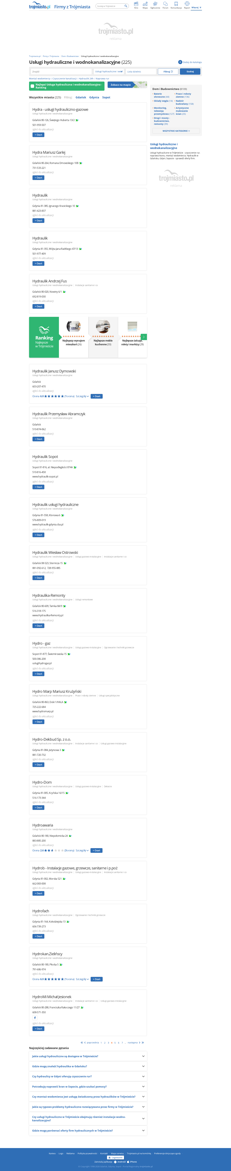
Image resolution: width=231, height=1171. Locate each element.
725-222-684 (39, 707)
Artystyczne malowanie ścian (182, 110)
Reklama (70, 1153)
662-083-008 (39, 883)
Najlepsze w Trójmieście (44, 341)
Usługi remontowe (84, 599)
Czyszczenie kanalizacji (64, 78)
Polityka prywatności (87, 1153)
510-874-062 (39, 429)
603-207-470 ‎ (39, 386)
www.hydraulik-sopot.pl (45, 476)
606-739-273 (39, 926)
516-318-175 (39, 611)
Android (122, 1161)
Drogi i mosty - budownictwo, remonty (162, 120)
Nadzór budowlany (185, 102)
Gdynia (94, 97)
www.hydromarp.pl (42, 711)
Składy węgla (163, 100)
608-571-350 (39, 1012)
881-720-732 (39, 755)
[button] (144, 337)
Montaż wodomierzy (39, 78)
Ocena (53, 396)
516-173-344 (39, 797)
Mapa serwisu (117, 1153)
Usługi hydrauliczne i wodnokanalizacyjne (52, 113)
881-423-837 (39, 210)
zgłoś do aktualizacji (43, 129)
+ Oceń (38, 134)
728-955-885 (53, 568)
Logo (61, 1153)
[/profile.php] (34, 1017)
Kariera (52, 1153)
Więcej (195, 7)
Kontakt (104, 1153)
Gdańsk (81, 97)
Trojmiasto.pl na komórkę (139, 1153)
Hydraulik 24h (86, 78)
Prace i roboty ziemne (85, 695)
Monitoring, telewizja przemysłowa (164, 110)
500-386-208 (39, 659)
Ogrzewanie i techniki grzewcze (119, 647)
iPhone (133, 1161)
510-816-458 (39, 472)
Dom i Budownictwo (169, 89)
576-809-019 (39, 520)
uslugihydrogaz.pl (42, 663)
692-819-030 (39, 296)
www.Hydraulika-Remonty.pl (47, 615)
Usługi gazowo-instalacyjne (88, 556)
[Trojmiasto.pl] (40, 5)
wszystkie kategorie (175, 130)
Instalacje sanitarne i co (86, 285)
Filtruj (167, 71)
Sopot (106, 97)
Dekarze (108, 786)
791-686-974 (39, 969)
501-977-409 (39, 253)
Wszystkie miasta (45, 97)
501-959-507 (39, 125)
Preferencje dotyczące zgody (167, 1153)
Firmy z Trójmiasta (72, 7)
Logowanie (117, 1157)
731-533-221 (39, 168)
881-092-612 (39, 568)
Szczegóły (81, 396)
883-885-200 (39, 840)
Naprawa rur (102, 78)
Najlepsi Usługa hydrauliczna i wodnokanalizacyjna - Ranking (69, 86)
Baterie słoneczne (161, 95)
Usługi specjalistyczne (109, 695)
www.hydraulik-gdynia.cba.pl (47, 524)
